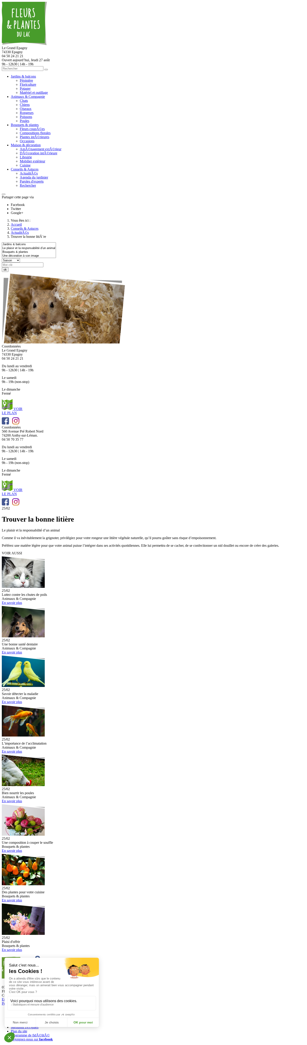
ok (5, 269)
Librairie (26, 157)
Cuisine (25, 165)
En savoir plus (12, 603)
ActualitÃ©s (29, 173)
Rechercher (28, 185)
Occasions (27, 141)
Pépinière (26, 80)
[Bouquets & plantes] (29, 252)
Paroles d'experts (32, 181)
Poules (24, 121)
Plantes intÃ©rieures (34, 137)
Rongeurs (26, 113)
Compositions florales (35, 133)
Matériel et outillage (34, 92)
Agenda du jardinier (34, 177)
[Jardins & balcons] (29, 244)
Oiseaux (25, 109)
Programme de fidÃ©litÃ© (30, 1035)
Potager (25, 88)
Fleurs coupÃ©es (32, 129)
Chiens (25, 105)
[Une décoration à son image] (29, 256)
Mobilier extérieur (32, 161)
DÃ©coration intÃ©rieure (38, 153)
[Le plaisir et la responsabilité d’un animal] (29, 248)
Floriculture (28, 84)
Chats (24, 101)
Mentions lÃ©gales (24, 1027)
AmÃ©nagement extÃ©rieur (40, 149)
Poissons (26, 117)
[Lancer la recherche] (46, 69)
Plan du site (19, 1031)
